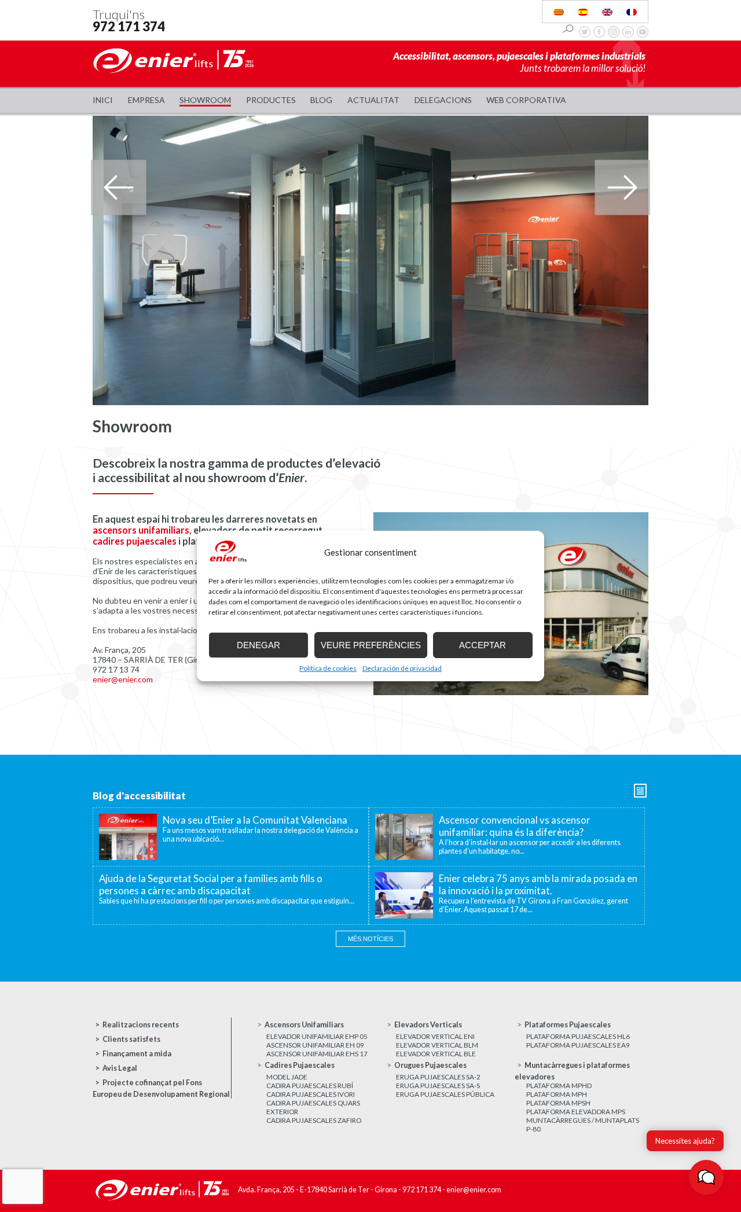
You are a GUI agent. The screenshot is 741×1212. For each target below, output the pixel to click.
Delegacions (443, 100)
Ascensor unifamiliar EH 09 (315, 1045)
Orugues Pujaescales (430, 1065)
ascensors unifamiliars (141, 529)
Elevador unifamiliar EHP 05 (317, 1036)
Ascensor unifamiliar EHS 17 (317, 1053)
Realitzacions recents (140, 1024)
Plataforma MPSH (558, 1103)
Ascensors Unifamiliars (304, 1024)
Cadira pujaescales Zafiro (313, 1120)
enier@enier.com (123, 679)
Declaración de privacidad (402, 668)
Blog (321, 100)
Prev (118, 187)
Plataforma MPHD (559, 1085)
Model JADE (286, 1077)
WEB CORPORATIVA (526, 100)
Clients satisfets (131, 1039)
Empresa (146, 100)
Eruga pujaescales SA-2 (438, 1077)
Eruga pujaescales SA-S (438, 1085)
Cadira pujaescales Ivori (310, 1094)
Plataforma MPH (556, 1094)
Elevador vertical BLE (436, 1053)
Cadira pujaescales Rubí (309, 1085)
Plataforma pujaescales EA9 (578, 1045)
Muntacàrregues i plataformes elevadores (572, 1071)
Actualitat (373, 100)
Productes (271, 100)
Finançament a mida (136, 1053)
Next (623, 187)
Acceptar (482, 645)
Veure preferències (371, 645)
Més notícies (370, 938)
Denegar (258, 645)
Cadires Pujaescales (300, 1065)
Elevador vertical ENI (435, 1036)
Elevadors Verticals (428, 1024)
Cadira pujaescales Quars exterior (313, 1107)
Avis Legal (119, 1068)
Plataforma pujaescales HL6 (578, 1036)
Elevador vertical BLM (437, 1045)
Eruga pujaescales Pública (445, 1094)
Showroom (205, 100)
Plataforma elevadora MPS (575, 1111)
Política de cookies (328, 668)
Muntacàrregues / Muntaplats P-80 (582, 1124)
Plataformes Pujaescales (567, 1024)
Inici (103, 100)
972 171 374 (129, 26)
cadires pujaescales (135, 540)
